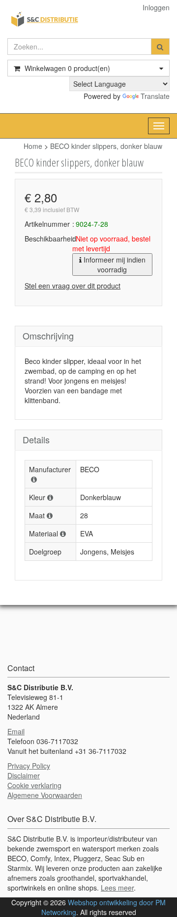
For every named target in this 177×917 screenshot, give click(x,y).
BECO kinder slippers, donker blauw (106, 146)
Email (16, 731)
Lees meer (117, 888)
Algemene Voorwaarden (44, 795)
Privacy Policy (28, 766)
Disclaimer (23, 775)
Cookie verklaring (34, 785)
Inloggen (156, 7)
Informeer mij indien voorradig (114, 264)
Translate (155, 96)
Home (33, 146)
